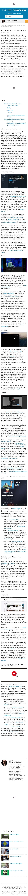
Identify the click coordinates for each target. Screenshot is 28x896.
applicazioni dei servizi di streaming (14, 412)
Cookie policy (11, 888)
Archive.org (10, 121)
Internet (19, 13)
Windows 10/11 (14, 217)
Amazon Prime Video (12, 105)
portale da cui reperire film (15, 686)
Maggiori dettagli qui (16, 726)
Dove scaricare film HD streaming (12, 103)
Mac (10, 351)
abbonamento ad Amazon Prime (17, 196)
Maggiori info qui (15, 389)
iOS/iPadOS (11, 293)
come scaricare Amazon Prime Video (13, 221)
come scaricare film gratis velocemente (10, 731)
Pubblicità (13, 887)
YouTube (9, 112)
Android (10, 219)
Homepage (5, 886)
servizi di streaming (16, 508)
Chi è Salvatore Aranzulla (14, 886)
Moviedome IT (18, 468)
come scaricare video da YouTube (9, 458)
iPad (21, 351)
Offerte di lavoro (19, 887)
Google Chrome (19, 443)
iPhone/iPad (16, 219)
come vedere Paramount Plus (15, 550)
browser (12, 649)
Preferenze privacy (18, 888)
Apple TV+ (10, 110)
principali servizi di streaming (8, 563)
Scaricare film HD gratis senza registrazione (14, 119)
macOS (21, 217)
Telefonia (14, 13)
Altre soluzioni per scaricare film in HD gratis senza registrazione (16, 124)
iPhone (15, 351)
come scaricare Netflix (12, 296)
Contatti (8, 887)
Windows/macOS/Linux (17, 707)
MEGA (6, 704)
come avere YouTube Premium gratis (17, 436)
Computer (9, 13)
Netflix (9, 108)
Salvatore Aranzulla (5, 32)
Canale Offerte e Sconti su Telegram (12, 21)
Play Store (12, 356)
